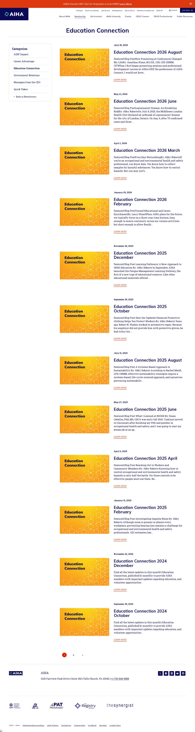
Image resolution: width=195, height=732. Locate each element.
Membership (80, 16)
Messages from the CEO (27, 82)
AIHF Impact (21, 54)
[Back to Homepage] (14, 14)
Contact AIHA (79, 725)
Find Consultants (92, 10)
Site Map (103, 725)
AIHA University (113, 16)
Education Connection (27, 68)
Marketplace (117, 10)
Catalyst (79, 10)
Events (128, 16)
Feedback (92, 725)
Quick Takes (21, 89)
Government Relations (27, 75)
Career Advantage (24, 61)
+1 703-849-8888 (120, 678)
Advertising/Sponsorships (33, 725)
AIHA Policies (52, 725)
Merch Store (130, 10)
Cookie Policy (115, 725)
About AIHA (64, 16)
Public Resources (185, 16)
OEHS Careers (142, 16)
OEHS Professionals (163, 16)
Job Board (105, 10)
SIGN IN (159, 10)
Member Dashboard (145, 10)
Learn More (125, 3)
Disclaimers (66, 725)
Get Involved (96, 16)
